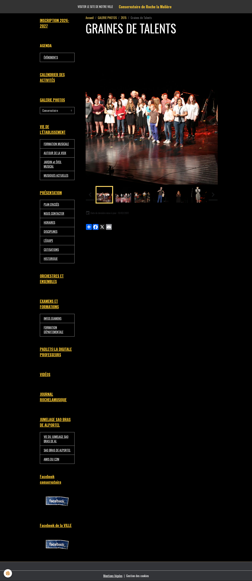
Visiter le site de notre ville (95, 6)
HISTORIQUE (51, 258)
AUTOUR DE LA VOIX (55, 153)
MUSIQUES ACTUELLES (56, 175)
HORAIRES (49, 222)
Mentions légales (112, 576)
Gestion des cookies (137, 576)
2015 (124, 17)
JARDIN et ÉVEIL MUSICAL (52, 164)
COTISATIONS (51, 249)
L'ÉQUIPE (48, 240)
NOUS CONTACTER (54, 213)
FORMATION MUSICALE (56, 144)
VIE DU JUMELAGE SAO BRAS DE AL (56, 439)
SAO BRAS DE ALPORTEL (57, 450)
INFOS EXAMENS (52, 318)
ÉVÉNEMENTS (51, 57)
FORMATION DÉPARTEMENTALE (53, 329)
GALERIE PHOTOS (107, 17)
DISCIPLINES (50, 231)
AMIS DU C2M (51, 459)
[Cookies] (8, 573)
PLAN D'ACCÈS (51, 204)
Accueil (90, 17)
